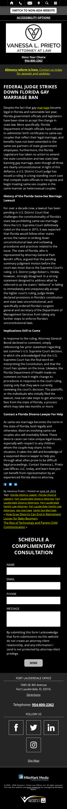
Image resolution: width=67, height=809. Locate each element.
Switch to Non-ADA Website (33, 10)
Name (11, 565)
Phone (11, 594)
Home (12, 3)
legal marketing (33, 787)
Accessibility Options (33, 18)
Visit (39, 3)
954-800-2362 (34, 61)
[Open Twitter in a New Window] (33, 727)
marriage (43, 108)
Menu (55, 3)
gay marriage (24, 510)
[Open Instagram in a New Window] (33, 745)
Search (47, 3)
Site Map (33, 761)
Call (20, 3)
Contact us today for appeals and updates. (33, 71)
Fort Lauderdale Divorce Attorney (34, 498)
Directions (34, 695)
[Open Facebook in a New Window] (16, 727)
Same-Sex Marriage (44, 510)
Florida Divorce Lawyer (23, 495)
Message (13, 609)
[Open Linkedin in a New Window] (51, 727)
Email (30, 3)
